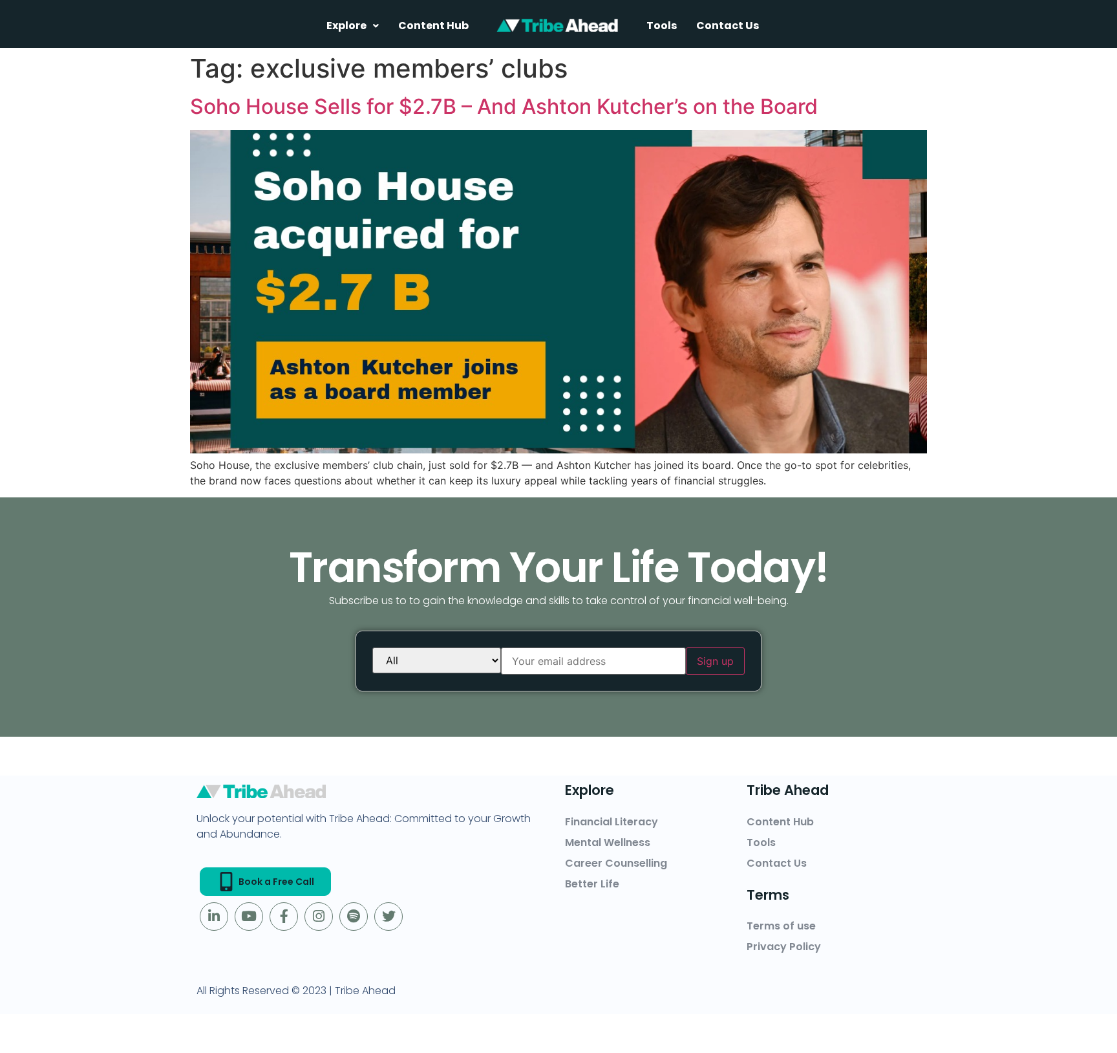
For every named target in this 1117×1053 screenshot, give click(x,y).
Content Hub (433, 25)
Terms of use (781, 925)
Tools (661, 25)
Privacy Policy (784, 946)
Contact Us (727, 25)
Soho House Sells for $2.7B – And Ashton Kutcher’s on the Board (504, 106)
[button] (352, 25)
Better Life (592, 883)
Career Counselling (616, 863)
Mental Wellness (607, 842)
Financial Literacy (611, 821)
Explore (346, 25)
